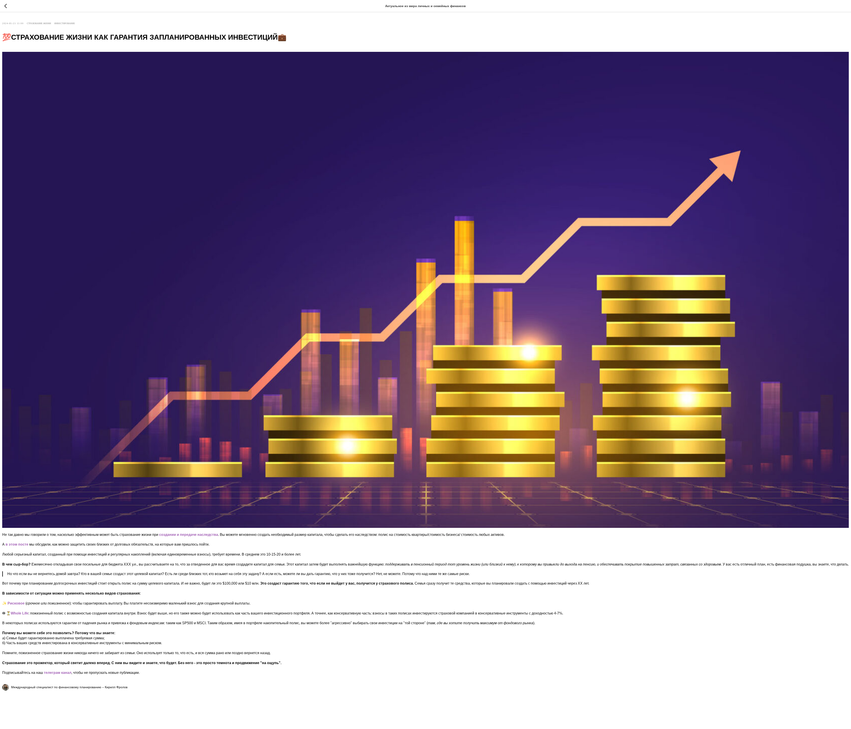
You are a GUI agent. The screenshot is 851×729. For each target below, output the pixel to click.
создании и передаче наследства (188, 535)
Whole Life (19, 613)
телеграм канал (57, 673)
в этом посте (17, 544)
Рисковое (16, 603)
